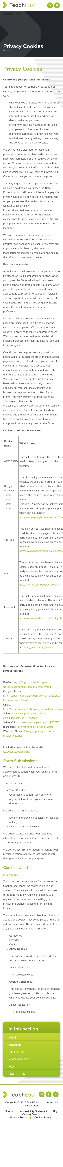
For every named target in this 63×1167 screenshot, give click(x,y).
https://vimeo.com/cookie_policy (38, 585)
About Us (15, 1044)
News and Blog (19, 1059)
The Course (16, 1051)
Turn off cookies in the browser (35, 727)
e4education (31, 1105)
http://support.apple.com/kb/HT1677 (38, 722)
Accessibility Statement (33, 1111)
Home (6, 51)
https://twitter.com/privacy (38, 647)
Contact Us (16, 1073)
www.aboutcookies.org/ (16, 752)
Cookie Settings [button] (43, 1117)
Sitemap (9, 1111)
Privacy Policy (18, 1117)
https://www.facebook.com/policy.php (41, 618)
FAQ (11, 1066)
